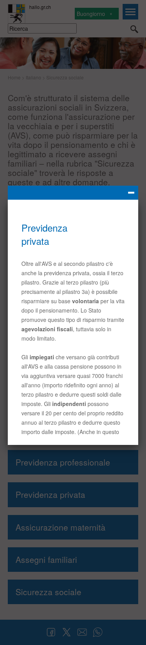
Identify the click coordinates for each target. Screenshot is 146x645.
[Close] (73, 193)
